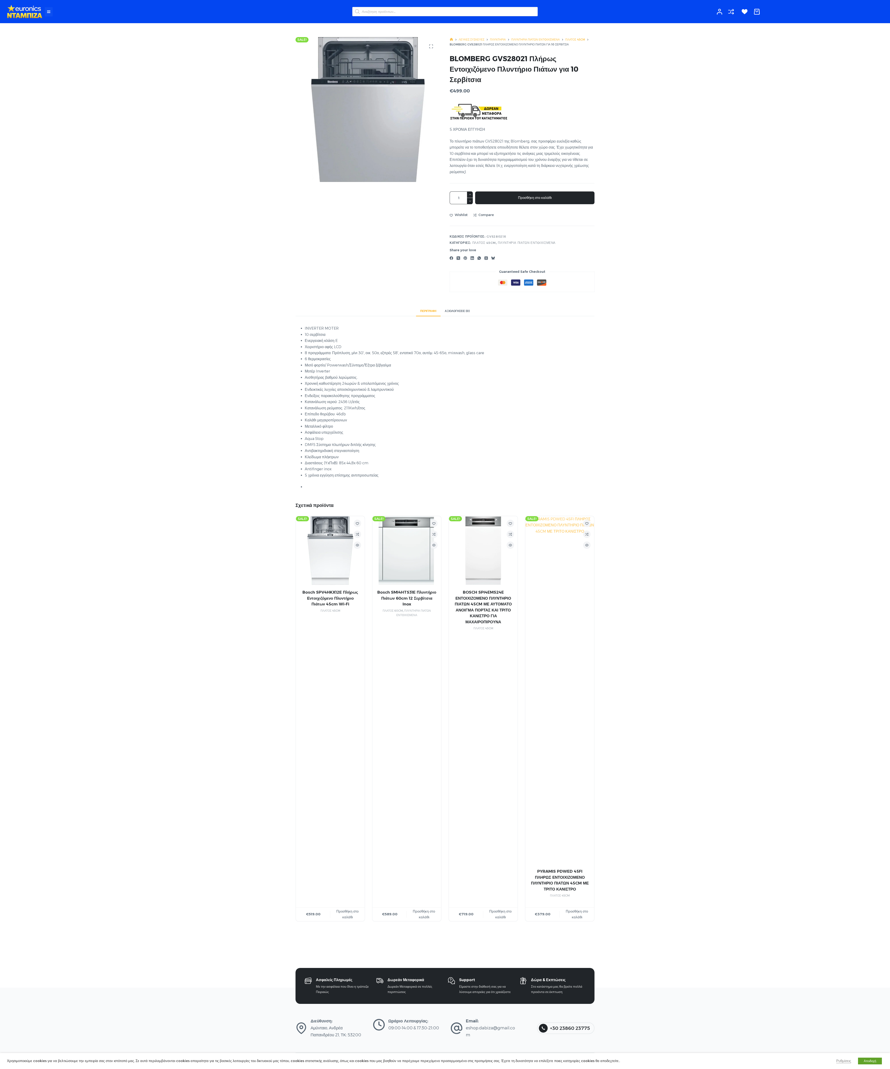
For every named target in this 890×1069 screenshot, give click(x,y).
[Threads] (486, 258)
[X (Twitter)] (458, 258)
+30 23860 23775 (570, 1028)
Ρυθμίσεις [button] (843, 1061)
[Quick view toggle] (357, 545)
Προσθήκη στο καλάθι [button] (347, 914)
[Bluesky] (493, 258)
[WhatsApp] (479, 258)
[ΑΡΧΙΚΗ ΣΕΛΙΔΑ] (451, 39)
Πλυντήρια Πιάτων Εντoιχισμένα (527, 243)
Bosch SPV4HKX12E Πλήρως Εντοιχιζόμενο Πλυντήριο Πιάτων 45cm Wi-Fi (330, 598)
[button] (49, 11)
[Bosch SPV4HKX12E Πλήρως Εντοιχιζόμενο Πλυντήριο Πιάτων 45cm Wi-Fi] (330, 550)
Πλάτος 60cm (393, 610)
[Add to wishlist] (357, 523)
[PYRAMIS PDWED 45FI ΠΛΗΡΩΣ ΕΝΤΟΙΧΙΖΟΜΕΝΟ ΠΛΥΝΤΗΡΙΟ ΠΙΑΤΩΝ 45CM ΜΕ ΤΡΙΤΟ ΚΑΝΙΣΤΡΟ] (559, 690)
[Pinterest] (465, 258)
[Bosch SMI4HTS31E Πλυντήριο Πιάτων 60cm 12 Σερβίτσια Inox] (406, 550)
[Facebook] (451, 258)
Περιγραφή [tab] (428, 311)
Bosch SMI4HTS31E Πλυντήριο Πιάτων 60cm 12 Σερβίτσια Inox (406, 598)
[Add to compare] (357, 534)
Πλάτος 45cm (484, 243)
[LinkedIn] (472, 258)
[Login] (719, 12)
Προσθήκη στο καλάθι (535, 197)
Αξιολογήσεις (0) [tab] (457, 311)
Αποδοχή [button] (870, 1061)
